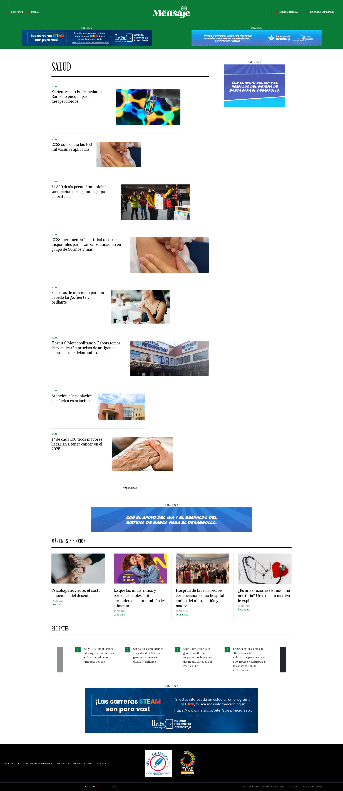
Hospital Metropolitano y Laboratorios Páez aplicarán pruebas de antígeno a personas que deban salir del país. (85, 348)
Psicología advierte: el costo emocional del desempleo (76, 593)
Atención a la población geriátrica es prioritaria (72, 398)
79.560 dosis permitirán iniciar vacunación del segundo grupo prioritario (78, 191)
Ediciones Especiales (322, 12)
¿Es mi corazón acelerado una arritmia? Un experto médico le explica (264, 595)
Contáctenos (101, 763)
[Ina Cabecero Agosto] (87, 37)
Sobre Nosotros (12, 763)
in (113, 787)
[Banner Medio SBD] (171, 519)
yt (104, 787)
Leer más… (58, 604)
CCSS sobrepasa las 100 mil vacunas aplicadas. (71, 147)
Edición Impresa (288, 12)
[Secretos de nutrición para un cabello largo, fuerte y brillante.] (140, 306)
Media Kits (63, 763)
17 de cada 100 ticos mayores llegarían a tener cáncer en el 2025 (76, 444)
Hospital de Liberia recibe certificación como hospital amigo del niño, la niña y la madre (200, 598)
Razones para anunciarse (39, 763)
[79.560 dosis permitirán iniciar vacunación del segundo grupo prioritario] (155, 202)
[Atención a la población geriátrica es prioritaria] (121, 407)
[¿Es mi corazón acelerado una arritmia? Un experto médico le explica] (265, 569)
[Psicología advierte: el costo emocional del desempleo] (78, 569)
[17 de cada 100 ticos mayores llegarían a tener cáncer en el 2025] (142, 454)
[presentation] (60, 659)
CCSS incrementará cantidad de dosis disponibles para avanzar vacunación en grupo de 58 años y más (86, 244)
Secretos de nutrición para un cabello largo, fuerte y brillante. (77, 297)
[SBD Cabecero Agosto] (257, 37)
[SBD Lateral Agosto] (254, 85)
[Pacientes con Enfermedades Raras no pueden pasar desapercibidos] (148, 107)
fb (94, 787)
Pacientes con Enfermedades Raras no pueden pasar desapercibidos (76, 96)
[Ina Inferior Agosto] (171, 710)
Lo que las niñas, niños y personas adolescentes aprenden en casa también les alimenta (140, 598)
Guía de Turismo (82, 763)
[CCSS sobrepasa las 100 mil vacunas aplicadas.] (118, 154)
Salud (54, 86)
